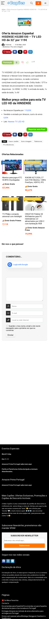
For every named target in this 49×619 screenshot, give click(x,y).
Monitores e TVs (8, 47)
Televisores (38, 141)
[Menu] (3, 3)
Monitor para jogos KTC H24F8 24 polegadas (12, 178)
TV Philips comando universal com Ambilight (12, 215)
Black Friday (6, 454)
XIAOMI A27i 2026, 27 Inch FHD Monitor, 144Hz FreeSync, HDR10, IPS (35, 179)
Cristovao (8, 45)
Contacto (5, 603)
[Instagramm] (8, 561)
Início (3, 9)
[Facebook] (4, 561)
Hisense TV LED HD (16, 121)
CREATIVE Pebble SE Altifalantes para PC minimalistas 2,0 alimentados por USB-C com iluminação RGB (34, 219)
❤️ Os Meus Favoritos (10, 600)
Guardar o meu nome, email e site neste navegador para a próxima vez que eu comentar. (23, 328)
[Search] (31, 3)
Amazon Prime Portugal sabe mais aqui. (17, 464)
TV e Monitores (8, 145)
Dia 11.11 (5, 459)
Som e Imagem (18, 47)
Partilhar (38, 3)
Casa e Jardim (13, 141)
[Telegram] (12, 561)
